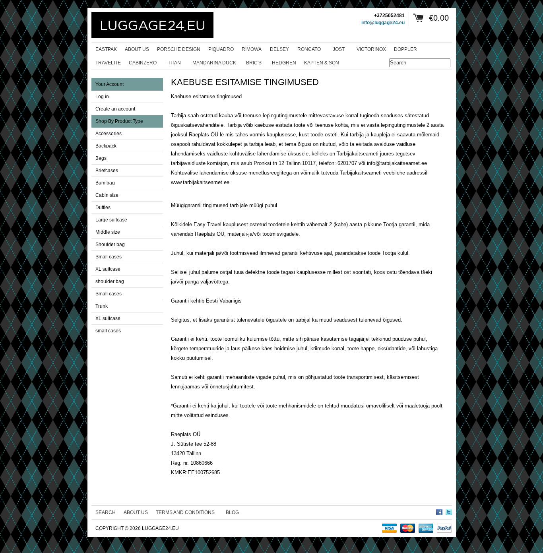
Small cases (108, 257)
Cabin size (106, 195)
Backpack (105, 146)
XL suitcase (107, 269)
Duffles (103, 207)
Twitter (449, 511)
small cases (108, 331)
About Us (136, 512)
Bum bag (105, 183)
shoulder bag (109, 281)
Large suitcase (111, 220)
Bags (101, 158)
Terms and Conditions (185, 512)
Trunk (101, 306)
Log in (102, 96)
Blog (232, 512)
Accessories (108, 133)
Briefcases (106, 170)
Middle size (107, 232)
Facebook (439, 511)
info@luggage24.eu (383, 22)
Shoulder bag (110, 244)
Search (105, 512)
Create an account (115, 109)
